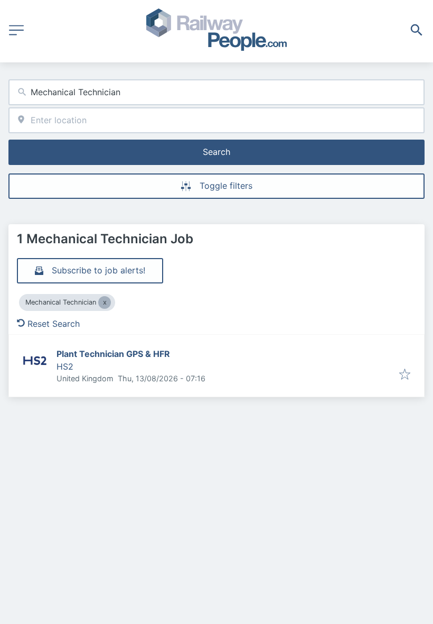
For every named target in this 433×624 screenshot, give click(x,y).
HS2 (65, 366)
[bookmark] (404, 375)
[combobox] (216, 92)
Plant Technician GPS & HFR (113, 353)
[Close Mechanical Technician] (104, 302)
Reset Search (53, 323)
